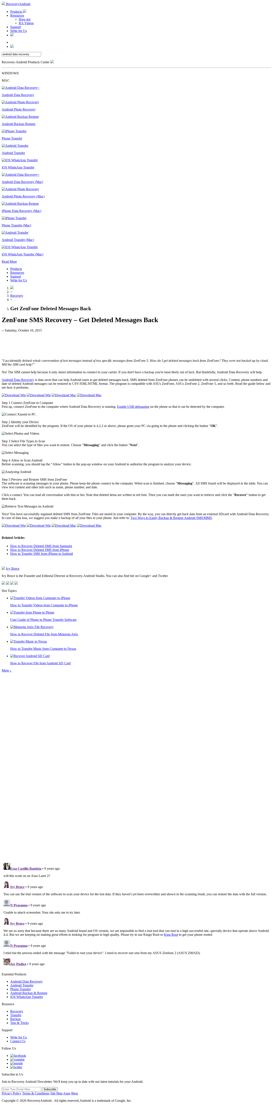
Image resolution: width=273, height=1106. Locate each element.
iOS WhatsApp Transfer (26, 997)
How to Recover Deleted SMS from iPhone (39, 550)
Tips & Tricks (19, 1023)
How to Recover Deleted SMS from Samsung (41, 546)
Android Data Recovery (18, 380)
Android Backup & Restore (28, 993)
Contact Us (17, 1041)
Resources (17, 15)
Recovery (16, 295)
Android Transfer (21, 985)
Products (16, 11)
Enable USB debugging (133, 406)
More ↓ (7, 670)
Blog (74, 1093)
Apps (66, 1093)
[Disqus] (136, 800)
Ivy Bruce (12, 568)
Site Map (56, 1093)
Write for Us (18, 31)
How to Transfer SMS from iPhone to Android (41, 553)
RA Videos (26, 23)
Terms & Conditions (35, 1093)
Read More (9, 261)
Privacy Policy (11, 1093)
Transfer (15, 1015)
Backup (15, 1019)
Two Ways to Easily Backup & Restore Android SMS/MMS (171, 518)
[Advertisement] (136, 345)
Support (15, 27)
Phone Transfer (20, 989)
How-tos (24, 19)
